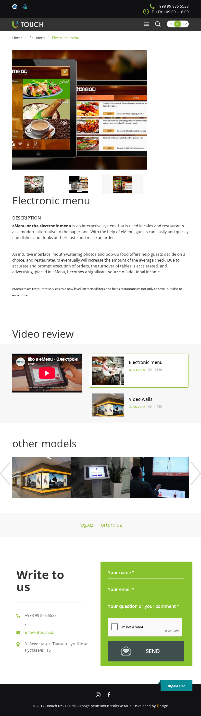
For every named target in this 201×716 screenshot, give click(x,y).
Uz (185, 24)
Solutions (37, 37)
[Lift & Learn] (159, 477)
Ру (170, 24)
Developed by (150, 706)
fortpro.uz (110, 524)
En (177, 24)
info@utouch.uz (39, 632)
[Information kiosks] (100, 477)
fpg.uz (86, 524)
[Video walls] (108, 407)
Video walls (140, 399)
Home (17, 37)
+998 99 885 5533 (173, 6)
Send (153, 651)
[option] (100, 110)
